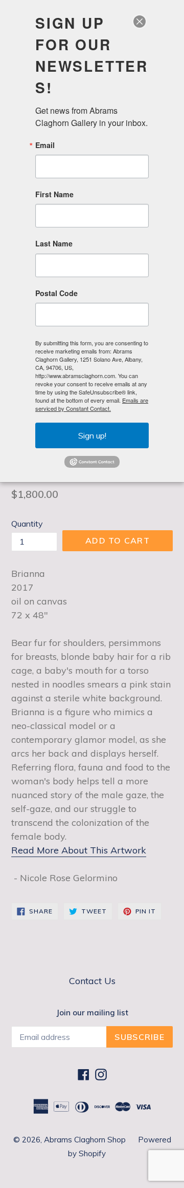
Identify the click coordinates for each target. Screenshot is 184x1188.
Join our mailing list (92, 1012)
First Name (54, 194)
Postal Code (56, 293)
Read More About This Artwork (78, 850)
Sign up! (92, 435)
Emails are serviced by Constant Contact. (91, 404)
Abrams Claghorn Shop (86, 1139)
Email (45, 145)
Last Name (54, 243)
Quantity (27, 523)
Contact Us (92, 981)
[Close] (139, 21)
